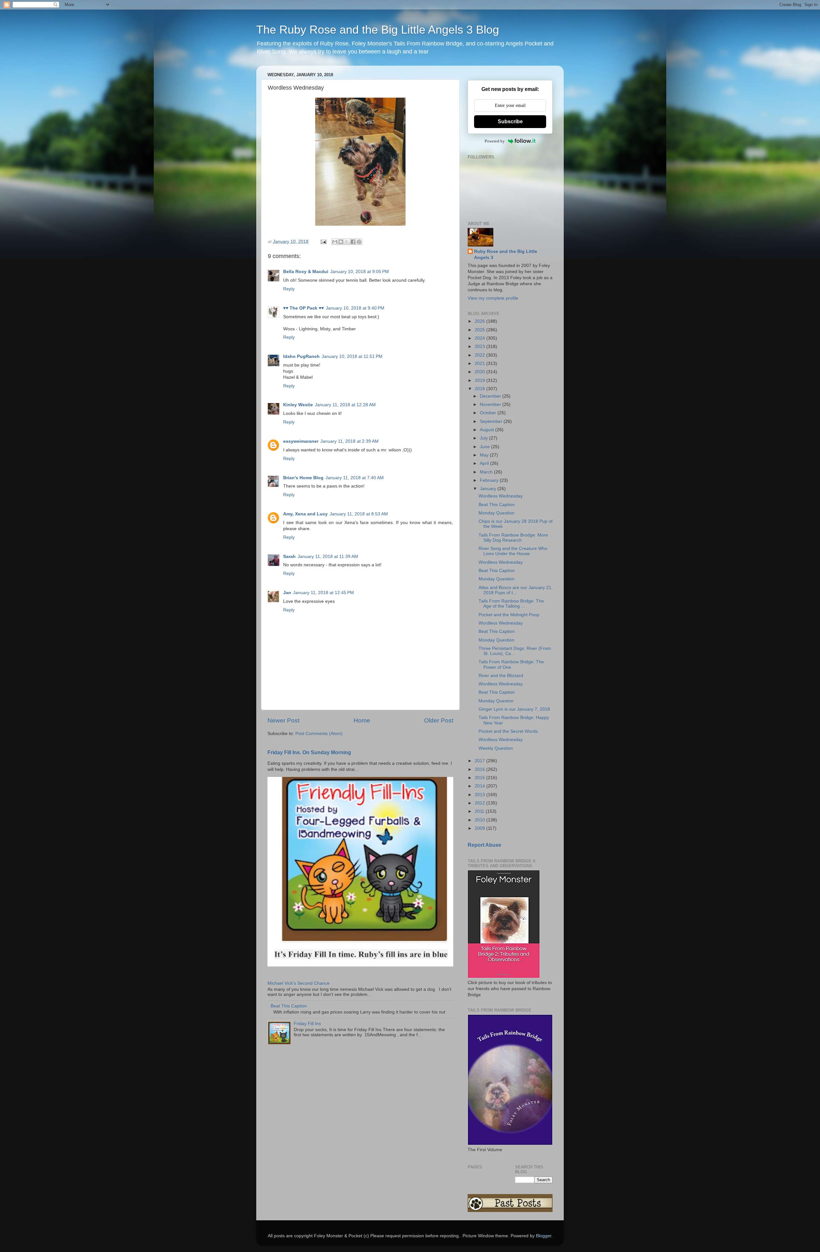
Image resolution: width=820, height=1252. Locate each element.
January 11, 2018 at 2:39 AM (349, 441)
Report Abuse (484, 845)
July (484, 438)
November (491, 404)
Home (362, 720)
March (487, 472)
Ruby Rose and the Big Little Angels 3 (505, 254)
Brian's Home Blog (303, 477)
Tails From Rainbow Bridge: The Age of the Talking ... (511, 604)
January (488, 488)
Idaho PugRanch (301, 356)
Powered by (495, 141)
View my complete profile (493, 298)
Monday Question (496, 513)
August (487, 429)
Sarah (289, 556)
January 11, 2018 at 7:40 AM (354, 477)
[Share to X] (347, 241)
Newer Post (283, 720)
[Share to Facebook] (353, 241)
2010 (480, 820)
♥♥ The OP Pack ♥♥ (303, 308)
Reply (289, 289)
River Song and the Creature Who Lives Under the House (513, 551)
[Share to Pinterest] (359, 241)
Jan (287, 592)
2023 (480, 346)
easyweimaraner (300, 441)
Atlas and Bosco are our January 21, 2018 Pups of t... (516, 590)
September (492, 421)
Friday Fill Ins (307, 1023)
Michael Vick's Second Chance (298, 983)
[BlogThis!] (341, 241)
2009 (480, 828)
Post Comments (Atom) (319, 733)
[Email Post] (323, 241)
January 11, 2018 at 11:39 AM (328, 556)
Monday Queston (496, 701)
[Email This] (335, 241)
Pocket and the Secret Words (508, 731)
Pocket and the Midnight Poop (509, 614)
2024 (480, 338)
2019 (480, 380)
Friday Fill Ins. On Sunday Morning (309, 752)
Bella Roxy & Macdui (305, 271)
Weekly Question (496, 748)
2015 (480, 777)
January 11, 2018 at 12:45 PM (323, 592)
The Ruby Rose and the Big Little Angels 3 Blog (377, 29)
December (491, 396)
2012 (480, 803)
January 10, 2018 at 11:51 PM (352, 356)
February (490, 480)
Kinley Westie (298, 404)
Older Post (438, 720)
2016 (480, 769)
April (485, 463)
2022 (480, 355)
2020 (480, 371)
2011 (480, 811)
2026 (480, 321)
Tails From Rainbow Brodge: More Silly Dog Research (513, 538)
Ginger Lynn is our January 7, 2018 (514, 709)
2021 (480, 363)
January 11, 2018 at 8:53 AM (359, 514)
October (488, 412)
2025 (480, 329)
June (485, 446)
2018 (480, 388)
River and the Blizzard (501, 675)
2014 (480, 786)
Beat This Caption (289, 1006)
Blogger (543, 1235)
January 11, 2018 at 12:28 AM (345, 404)
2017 (480, 760)
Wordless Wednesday (501, 496)
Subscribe (510, 121)
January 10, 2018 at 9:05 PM (359, 271)
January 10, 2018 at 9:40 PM (355, 308)
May (485, 455)
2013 (480, 794)
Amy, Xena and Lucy (305, 514)
